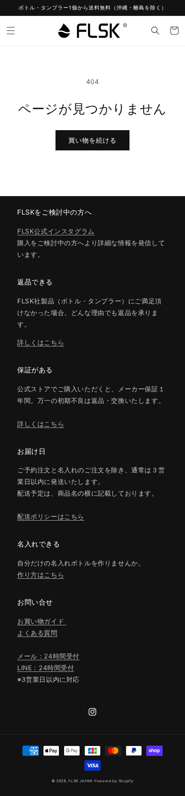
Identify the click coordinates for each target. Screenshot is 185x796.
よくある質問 (37, 633)
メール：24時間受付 (48, 656)
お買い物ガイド (41, 621)
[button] (10, 30)
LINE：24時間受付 (45, 668)
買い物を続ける (92, 140)
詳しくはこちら (40, 342)
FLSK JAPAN (80, 781)
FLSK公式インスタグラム (56, 231)
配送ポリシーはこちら (50, 516)
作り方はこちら (40, 575)
